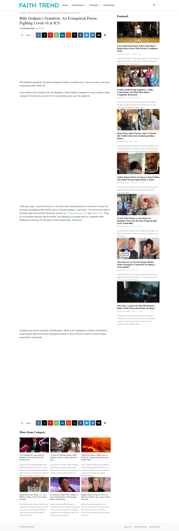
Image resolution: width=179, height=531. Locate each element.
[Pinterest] (50, 35)
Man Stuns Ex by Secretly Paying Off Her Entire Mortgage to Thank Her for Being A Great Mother (136, 264)
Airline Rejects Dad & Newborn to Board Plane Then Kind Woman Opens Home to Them (138, 178)
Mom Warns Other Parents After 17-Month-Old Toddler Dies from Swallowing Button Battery (136, 136)
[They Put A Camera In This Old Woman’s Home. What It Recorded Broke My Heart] (138, 292)
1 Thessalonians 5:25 (76, 213)
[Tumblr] (80, 35)
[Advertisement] (65, 61)
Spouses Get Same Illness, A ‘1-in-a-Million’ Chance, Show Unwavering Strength (33, 496)
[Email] (74, 35)
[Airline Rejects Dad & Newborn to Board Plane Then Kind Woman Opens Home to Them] (138, 163)
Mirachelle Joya (123, 183)
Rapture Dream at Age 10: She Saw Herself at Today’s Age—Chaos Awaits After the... (95, 496)
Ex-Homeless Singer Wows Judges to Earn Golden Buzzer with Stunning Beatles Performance (64, 496)
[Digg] (98, 35)
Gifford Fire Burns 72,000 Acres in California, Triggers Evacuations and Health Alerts (94, 457)
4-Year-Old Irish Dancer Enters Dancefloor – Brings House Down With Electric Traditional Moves (137, 48)
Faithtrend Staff (28, 28)
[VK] (92, 35)
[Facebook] (38, 35)
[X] (44, 35)
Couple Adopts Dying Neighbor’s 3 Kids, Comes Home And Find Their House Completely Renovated (135, 92)
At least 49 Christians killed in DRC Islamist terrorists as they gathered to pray (64, 457)
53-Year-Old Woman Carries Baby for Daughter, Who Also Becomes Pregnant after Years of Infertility (137, 221)
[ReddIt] (68, 35)
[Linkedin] (62, 35)
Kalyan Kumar (122, 141)
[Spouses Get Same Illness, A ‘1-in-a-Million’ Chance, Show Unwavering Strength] (34, 484)
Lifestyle (23, 13)
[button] (154, 5)
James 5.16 (97, 213)
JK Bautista (121, 98)
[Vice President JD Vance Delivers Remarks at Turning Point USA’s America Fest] (34, 445)
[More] (105, 35)
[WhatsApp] (56, 35)
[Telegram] (86, 35)
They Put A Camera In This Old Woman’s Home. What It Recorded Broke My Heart (136, 307)
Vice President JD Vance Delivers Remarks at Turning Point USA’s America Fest (32, 457)
